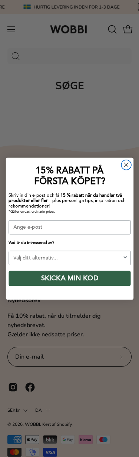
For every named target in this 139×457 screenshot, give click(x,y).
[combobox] (67, 258)
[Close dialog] (126, 165)
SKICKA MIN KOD (69, 278)
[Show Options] (125, 258)
